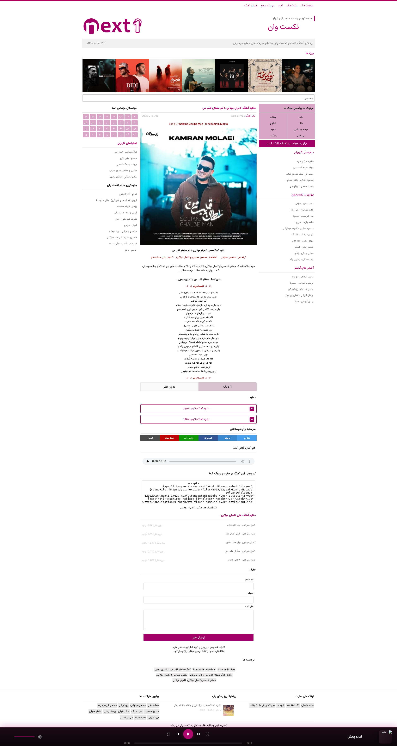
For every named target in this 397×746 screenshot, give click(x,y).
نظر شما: (249, 606)
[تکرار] (168, 734)
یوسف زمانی (110, 711)
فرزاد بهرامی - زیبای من (125, 152)
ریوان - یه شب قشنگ (302, 235)
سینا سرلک (137, 711)
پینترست (169, 438)
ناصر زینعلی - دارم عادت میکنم (122, 238)
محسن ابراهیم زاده (107, 705)
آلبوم (280, 6)
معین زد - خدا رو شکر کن (300, 289)
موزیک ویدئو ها (267, 705)
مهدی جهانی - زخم (304, 253)
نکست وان (198, 286)
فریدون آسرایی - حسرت (301, 283)
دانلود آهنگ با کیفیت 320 (218, 409)
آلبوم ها (281, 705)
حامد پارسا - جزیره (304, 222)
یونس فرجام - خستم (126, 207)
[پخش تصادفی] (207, 734)
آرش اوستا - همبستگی (125, 213)
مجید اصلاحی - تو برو (302, 277)
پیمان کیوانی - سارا (304, 302)
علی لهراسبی (126, 718)
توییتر (227, 438)
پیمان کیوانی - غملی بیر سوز (299, 295)
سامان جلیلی (95, 711)
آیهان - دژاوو (130, 225)
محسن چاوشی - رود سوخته (123, 231)
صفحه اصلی (307, 705)
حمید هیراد (140, 718)
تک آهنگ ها (210, 508)
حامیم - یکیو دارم (305, 161)
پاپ (301, 117)
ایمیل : (250, 593)
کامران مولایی (200, 251)
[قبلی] (178, 734)
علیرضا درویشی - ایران (126, 219)
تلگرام (247, 438)
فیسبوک (208, 438)
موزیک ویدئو (267, 6)
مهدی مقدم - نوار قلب (302, 241)
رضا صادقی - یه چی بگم (301, 259)
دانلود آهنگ (307, 6)
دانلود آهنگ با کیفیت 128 (218, 419)
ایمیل (150, 438)
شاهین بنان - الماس (303, 247)
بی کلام (301, 136)
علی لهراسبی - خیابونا (303, 216)
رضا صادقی (153, 705)
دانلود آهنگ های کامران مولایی (238, 515)
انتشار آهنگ (250, 6)
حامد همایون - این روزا (302, 210)
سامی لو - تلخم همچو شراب (299, 174)
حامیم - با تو (131, 250)
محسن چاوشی (138, 705)
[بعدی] (198, 734)
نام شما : (249, 580)
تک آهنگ (292, 6)
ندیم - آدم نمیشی (128, 194)
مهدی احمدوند (151, 711)
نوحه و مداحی (301, 129)
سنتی (273, 117)
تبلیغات (253, 705)
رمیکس (273, 136)
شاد (301, 123)
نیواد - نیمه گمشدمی (303, 168)
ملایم (273, 129)
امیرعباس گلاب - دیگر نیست (123, 244)
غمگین (273, 123)
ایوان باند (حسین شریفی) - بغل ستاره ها (116, 200)
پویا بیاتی (123, 705)
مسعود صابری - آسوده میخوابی (297, 228)
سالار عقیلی (123, 711)
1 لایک (227, 386)
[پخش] (188, 734)
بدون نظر (169, 386)
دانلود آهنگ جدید (216, 251)
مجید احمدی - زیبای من (301, 186)
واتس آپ (189, 438)
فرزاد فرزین (153, 718)
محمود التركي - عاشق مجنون (299, 180)
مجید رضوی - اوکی (304, 204)
